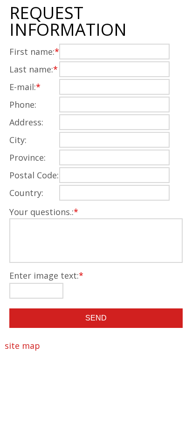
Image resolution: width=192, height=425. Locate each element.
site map (22, 345)
